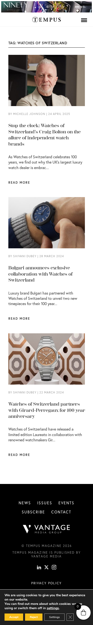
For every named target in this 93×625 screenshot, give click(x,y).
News (25, 502)
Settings (54, 617)
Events (66, 502)
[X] (46, 568)
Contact (61, 511)
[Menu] (84, 20)
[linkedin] (39, 568)
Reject (34, 617)
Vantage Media (46, 556)
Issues (44, 502)
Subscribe (33, 511)
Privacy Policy (46, 583)
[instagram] (54, 568)
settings (53, 608)
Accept (13, 617)
